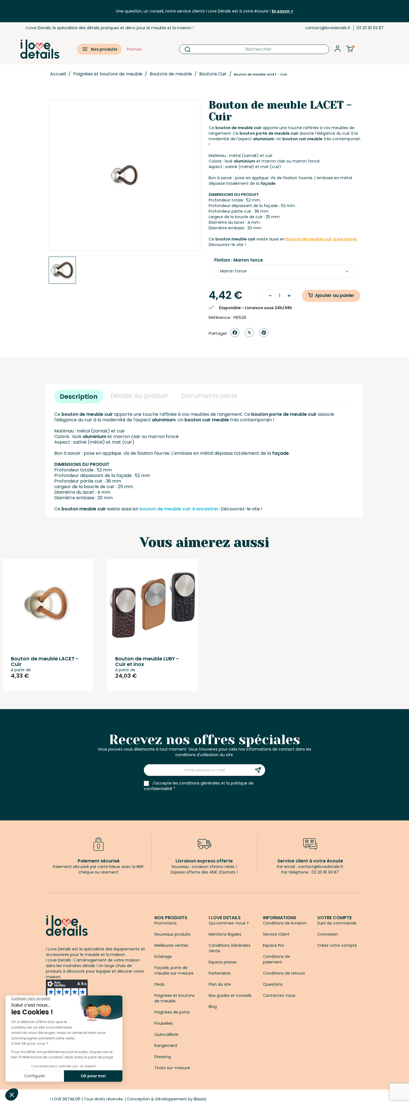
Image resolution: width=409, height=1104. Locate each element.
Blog (213, 1006)
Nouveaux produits (172, 934)
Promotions (165, 923)
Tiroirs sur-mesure (172, 1068)
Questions (273, 984)
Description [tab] (79, 396)
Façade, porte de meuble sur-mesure (174, 970)
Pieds (159, 984)
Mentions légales (225, 934)
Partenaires (220, 973)
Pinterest (263, 332)
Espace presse (222, 962)
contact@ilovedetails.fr (328, 28)
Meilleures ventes (171, 945)
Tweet (249, 332)
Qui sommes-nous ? (229, 923)
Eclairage (163, 956)
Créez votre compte (337, 945)
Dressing (162, 1056)
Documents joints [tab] (209, 395)
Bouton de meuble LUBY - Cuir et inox (147, 661)
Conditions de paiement (276, 959)
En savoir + (282, 11)
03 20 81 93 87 (370, 28)
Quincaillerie (166, 1034)
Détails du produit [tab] (139, 395)
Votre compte (334, 917)
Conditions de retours (284, 973)
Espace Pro (273, 945)
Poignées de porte (172, 1012)
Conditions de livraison (285, 923)
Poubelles (163, 1023)
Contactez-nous (279, 995)
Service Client (276, 934)
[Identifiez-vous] (338, 50)
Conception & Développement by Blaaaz (166, 1099)
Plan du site (220, 984)
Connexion (327, 934)
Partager (234, 332)
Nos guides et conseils (230, 995)
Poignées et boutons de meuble (174, 998)
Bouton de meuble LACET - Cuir (45, 661)
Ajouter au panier (334, 295)
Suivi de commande (336, 923)
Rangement (166, 1045)
